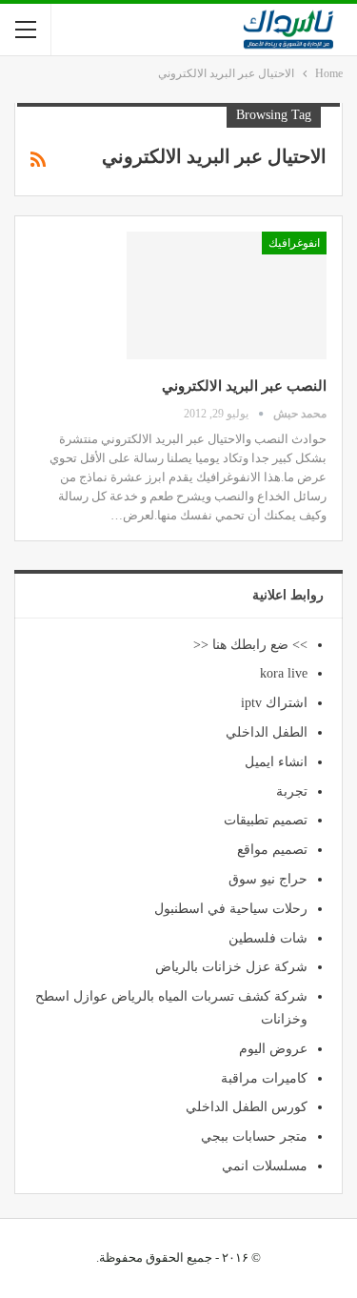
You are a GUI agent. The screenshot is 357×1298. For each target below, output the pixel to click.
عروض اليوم (273, 1049)
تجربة (291, 791)
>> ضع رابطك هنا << (250, 645)
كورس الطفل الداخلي (246, 1107)
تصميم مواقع (272, 849)
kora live (283, 673)
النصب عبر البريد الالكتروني (244, 386)
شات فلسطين (267, 938)
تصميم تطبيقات (265, 820)
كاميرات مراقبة (264, 1078)
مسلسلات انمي (264, 1166)
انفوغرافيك (294, 243)
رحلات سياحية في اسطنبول (230, 909)
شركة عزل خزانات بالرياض (231, 967)
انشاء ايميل (276, 762)
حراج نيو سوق (267, 879)
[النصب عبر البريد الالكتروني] (227, 295)
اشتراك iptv (274, 703)
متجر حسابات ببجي (254, 1136)
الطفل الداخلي (266, 732)
